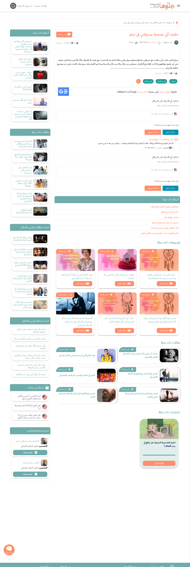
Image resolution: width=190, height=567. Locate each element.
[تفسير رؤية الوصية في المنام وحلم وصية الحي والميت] (169, 395)
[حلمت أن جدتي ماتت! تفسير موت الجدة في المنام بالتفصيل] (169, 355)
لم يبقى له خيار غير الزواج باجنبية (165, 222)
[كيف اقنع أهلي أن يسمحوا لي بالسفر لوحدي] (106, 355)
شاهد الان (164, 283)
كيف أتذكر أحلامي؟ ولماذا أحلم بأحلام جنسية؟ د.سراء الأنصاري (76, 276)
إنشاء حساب (40, 6)
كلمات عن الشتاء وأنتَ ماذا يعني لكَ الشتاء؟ (118, 276)
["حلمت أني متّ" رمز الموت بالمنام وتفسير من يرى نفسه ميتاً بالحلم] (159, 260)
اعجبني (166, 148)
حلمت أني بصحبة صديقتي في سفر (136, 22)
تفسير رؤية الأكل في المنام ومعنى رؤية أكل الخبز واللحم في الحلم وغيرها (160, 320)
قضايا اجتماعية (105, 251)
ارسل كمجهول (153, 132)
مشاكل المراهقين (64, 349)
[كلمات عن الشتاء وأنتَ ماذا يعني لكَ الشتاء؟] (117, 260)
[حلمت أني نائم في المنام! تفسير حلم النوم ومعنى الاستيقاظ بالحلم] (117, 303)
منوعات (169, 22)
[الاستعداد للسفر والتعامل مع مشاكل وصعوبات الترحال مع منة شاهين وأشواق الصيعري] (75, 303)
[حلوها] (178, 6)
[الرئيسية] (176, 22)
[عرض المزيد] (138, 81)
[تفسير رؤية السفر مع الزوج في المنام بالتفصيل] (169, 375)
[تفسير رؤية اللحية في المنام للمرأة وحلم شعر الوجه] (106, 395)
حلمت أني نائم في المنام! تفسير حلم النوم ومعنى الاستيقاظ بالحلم (119, 320)
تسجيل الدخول (24, 6)
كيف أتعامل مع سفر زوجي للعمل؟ (164, 228)
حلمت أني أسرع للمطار (169, 212)
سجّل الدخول (170, 132)
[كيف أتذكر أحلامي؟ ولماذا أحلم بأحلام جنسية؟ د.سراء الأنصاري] (75, 260)
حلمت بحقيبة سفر (171, 217)
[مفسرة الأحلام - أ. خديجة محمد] (176, 139)
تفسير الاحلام (157, 22)
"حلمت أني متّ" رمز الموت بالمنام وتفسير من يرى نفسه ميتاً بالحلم (161, 276)
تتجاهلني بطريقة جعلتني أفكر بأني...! (164, 207)
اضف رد (158, 148)
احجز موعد (28, 452)
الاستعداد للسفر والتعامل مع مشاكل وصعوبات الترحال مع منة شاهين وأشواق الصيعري (76, 321)
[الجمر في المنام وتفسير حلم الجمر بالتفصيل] (106, 375)
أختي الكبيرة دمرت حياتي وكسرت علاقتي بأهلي (159, 233)
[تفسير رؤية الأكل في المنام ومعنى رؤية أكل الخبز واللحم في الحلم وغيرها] (159, 303)
